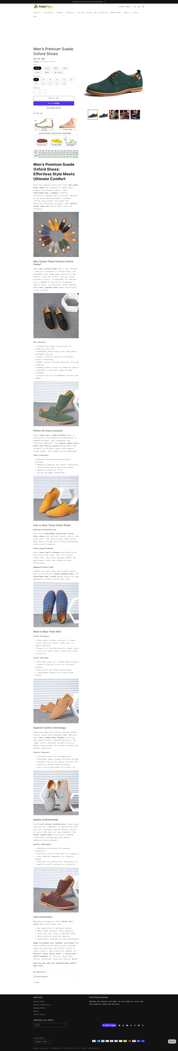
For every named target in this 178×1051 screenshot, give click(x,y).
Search (35, 1011)
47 (57, 83)
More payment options (54, 107)
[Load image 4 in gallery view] (124, 114)
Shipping (36, 61)
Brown (47, 68)
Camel (65, 68)
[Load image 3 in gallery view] (114, 114)
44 (36, 83)
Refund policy (56, 1048)
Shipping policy (94, 1048)
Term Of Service (39, 1014)
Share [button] (37, 982)
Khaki (47, 72)
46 (50, 83)
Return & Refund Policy (42, 1005)
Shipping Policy (39, 1008)
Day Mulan (58, 72)
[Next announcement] (144, 2)
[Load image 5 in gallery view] (135, 114)
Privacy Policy (38, 1001)
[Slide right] (143, 115)
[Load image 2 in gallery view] (103, 114)
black (37, 72)
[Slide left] (85, 115)
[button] (37, 13)
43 (71, 79)
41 (57, 79)
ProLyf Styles (43, 1048)
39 (43, 79)
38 (36, 79)
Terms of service (80, 1048)
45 (43, 83)
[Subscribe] (65, 1025)
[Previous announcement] (34, 2)
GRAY (56, 68)
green (37, 68)
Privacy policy (68, 1048)
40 (50, 79)
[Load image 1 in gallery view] (93, 114)
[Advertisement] (89, 32)
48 (64, 83)
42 (64, 79)
